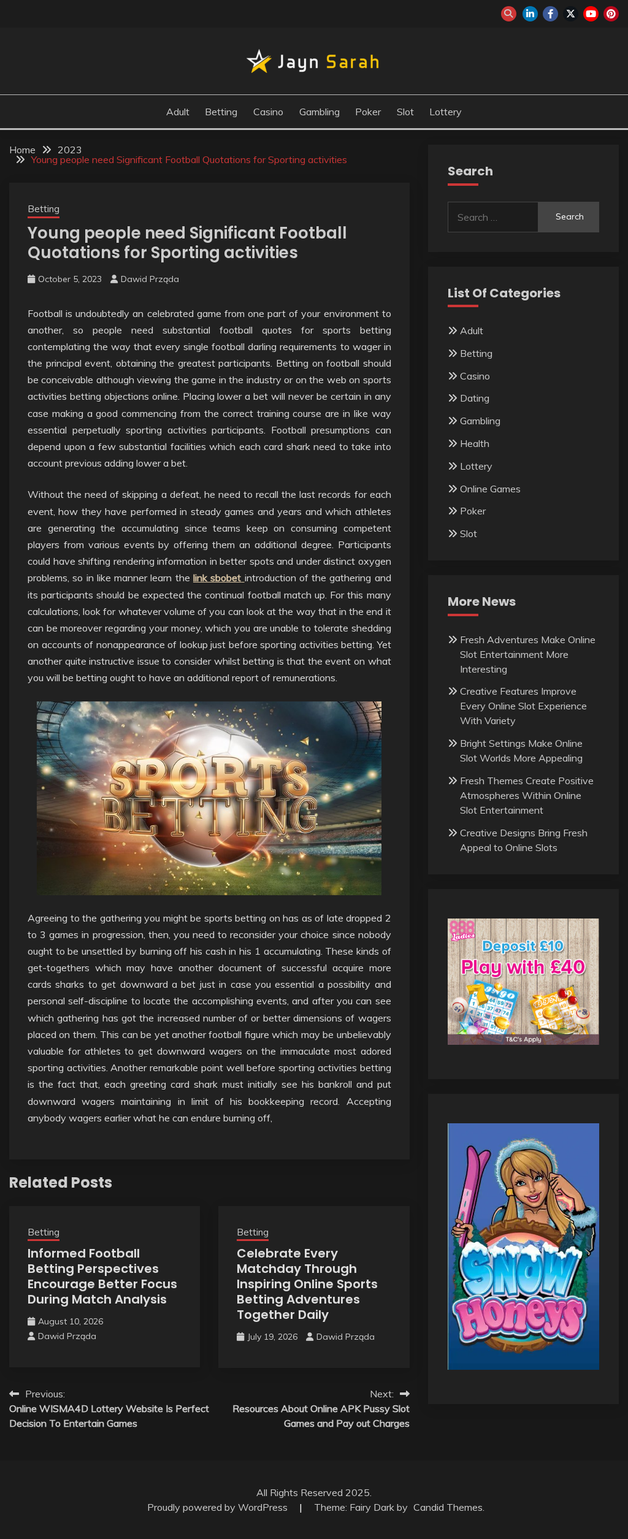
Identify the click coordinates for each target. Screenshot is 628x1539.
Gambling (319, 111)
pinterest (611, 13)
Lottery (445, 111)
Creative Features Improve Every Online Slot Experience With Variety (523, 706)
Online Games (490, 489)
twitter (570, 13)
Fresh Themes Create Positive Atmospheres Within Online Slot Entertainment (527, 795)
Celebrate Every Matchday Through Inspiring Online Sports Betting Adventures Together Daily (307, 1284)
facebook (550, 13)
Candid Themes (448, 1507)
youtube (591, 13)
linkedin (530, 13)
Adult (178, 111)
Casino (268, 111)
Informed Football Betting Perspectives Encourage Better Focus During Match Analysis (102, 1276)
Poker (368, 111)
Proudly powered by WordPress (218, 1507)
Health (474, 443)
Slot (405, 111)
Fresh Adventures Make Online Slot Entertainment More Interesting (527, 654)
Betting (221, 111)
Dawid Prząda (150, 279)
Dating (474, 398)
